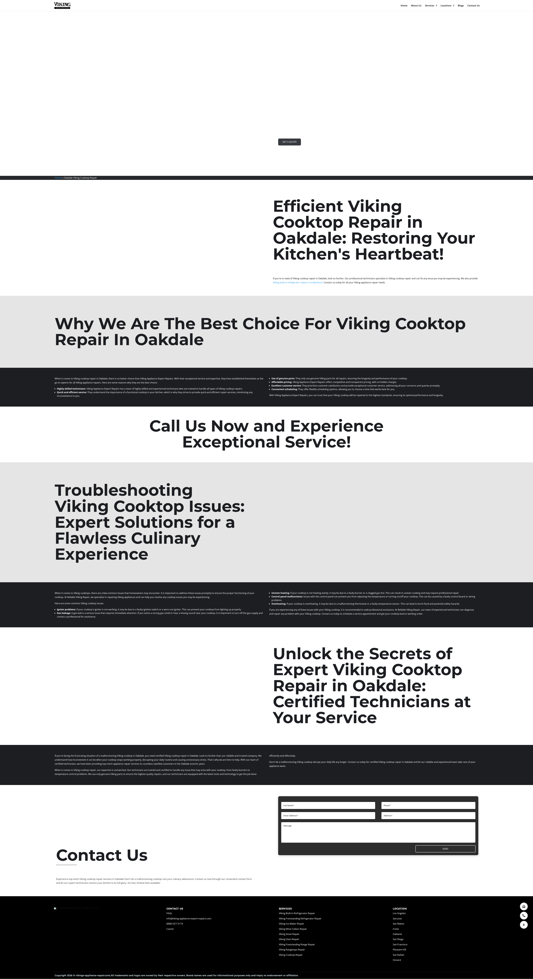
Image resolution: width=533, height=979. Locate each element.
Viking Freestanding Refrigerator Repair (300, 918)
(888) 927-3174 (174, 923)
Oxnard (397, 960)
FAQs (169, 913)
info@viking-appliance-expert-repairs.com (188, 918)
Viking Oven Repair (289, 939)
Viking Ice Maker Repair (291, 923)
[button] (524, 925)
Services (429, 6)
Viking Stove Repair (289, 934)
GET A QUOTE (289, 141)
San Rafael (398, 954)
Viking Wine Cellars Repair (293, 928)
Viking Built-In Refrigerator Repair (297, 913)
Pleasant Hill (399, 949)
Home (404, 6)
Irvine (396, 928)
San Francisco (400, 944)
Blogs (461, 6)
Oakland (397, 934)
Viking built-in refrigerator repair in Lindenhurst (298, 282)
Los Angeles (399, 913)
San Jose (397, 918)
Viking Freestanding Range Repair (297, 944)
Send (445, 848)
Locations (446, 6)
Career (170, 928)
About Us (416, 6)
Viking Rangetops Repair (292, 949)
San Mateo (398, 923)
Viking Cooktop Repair (291, 954)
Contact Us (473, 6)
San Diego (398, 939)
